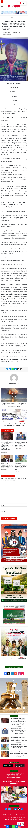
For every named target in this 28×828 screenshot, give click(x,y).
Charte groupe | (16, 773)
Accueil (4, 17)
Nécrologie (14, 17)
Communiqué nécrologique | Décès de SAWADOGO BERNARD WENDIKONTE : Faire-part (21, 466)
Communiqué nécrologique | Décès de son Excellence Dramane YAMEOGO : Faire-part (19, 739)
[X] (10, 826)
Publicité (8, 774)
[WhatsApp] (12, 369)
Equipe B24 (19, 774)
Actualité (9, 17)
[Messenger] (10, 369)
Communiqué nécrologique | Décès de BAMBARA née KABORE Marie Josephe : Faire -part (18, 753)
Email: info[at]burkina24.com (14, 777)
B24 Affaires (13, 822)
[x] (9, 810)
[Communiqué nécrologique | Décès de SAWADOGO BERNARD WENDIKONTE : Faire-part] (21, 458)
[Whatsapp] (13, 826)
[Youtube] (12, 810)
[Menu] (2, 7)
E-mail (3, 505)
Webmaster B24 (6, 32)
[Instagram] (19, 826)
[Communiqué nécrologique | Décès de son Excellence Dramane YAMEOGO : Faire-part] (7, 458)
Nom (2, 499)
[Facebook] (7, 826)
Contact (22, 773)
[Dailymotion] (22, 810)
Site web (3, 511)
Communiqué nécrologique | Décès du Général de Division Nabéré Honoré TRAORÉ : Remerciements (21, 443)
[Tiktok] (19, 810)
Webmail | (13, 774)
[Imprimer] (21, 369)
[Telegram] (15, 369)
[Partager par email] (18, 369)
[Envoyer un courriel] (9, 32)
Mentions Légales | (8, 773)
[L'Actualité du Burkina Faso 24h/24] (14, 6)
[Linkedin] (16, 826)
